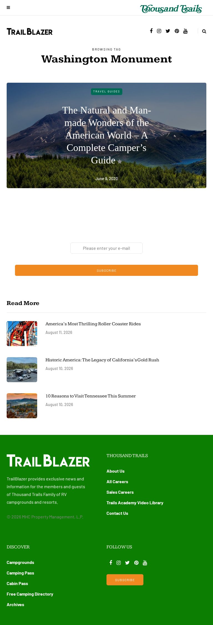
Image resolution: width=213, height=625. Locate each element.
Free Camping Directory (30, 593)
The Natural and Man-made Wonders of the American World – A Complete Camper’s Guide (106, 135)
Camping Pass (20, 572)
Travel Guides (106, 91)
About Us (115, 470)
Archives (15, 604)
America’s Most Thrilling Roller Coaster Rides (93, 324)
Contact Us (117, 513)
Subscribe (106, 270)
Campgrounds (20, 562)
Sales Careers (120, 492)
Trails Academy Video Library (134, 502)
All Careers (117, 481)
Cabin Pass (17, 583)
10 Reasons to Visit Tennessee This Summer (90, 396)
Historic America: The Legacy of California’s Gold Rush (102, 360)
